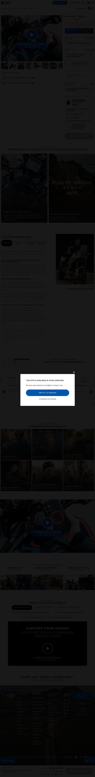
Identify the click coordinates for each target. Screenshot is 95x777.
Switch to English (47, 392)
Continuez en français (47, 399)
